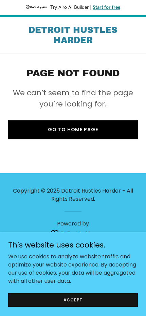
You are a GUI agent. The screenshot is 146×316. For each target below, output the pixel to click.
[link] (73, 41)
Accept (73, 299)
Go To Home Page (73, 129)
